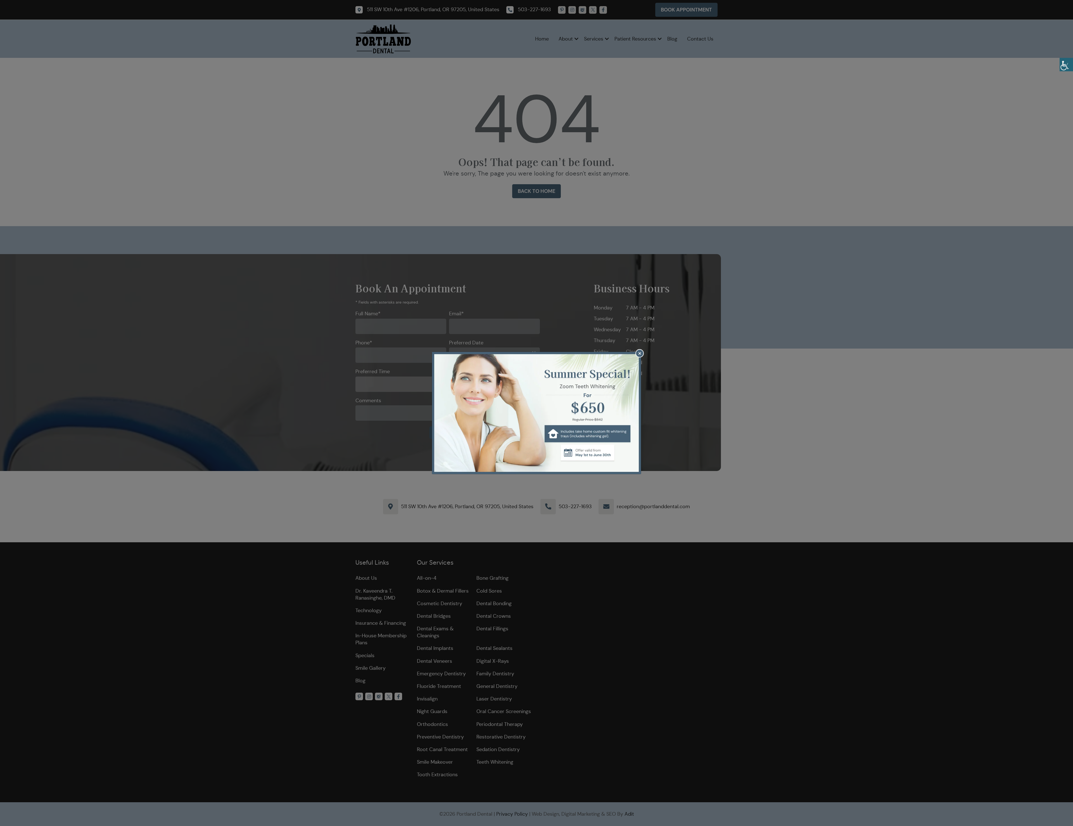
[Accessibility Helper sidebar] (1066, 64)
